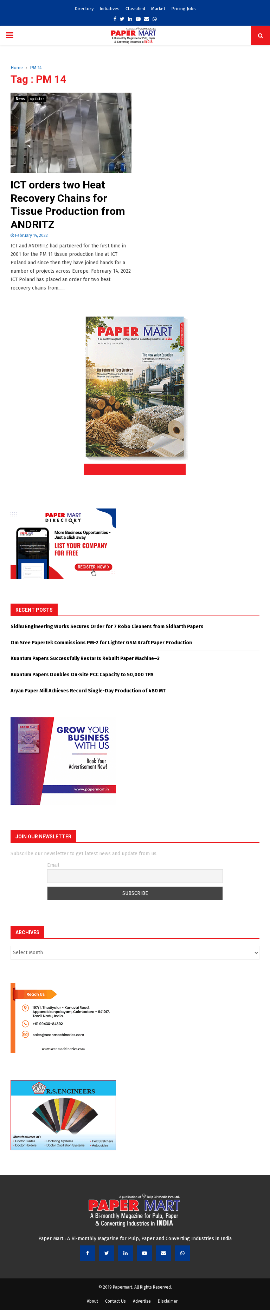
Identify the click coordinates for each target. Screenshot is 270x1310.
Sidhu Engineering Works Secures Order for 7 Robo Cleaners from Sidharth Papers (107, 627)
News (20, 99)
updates (37, 99)
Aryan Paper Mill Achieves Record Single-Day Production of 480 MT (88, 691)
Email (53, 865)
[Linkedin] (125, 1253)
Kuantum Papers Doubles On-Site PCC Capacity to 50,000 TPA (82, 675)
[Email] (163, 1253)
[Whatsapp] (182, 1253)
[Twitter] (106, 1253)
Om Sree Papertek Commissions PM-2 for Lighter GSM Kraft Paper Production (101, 643)
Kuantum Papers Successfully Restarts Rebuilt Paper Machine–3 (85, 658)
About (92, 1301)
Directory (84, 8)
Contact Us (115, 1301)
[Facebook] (87, 1253)
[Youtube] (144, 1253)
